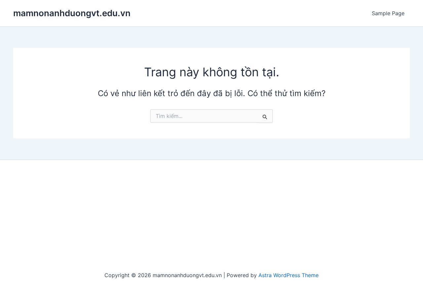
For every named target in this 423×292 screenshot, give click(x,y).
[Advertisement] (211, 216)
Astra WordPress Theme (288, 275)
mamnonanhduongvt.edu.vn (72, 13)
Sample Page (388, 13)
